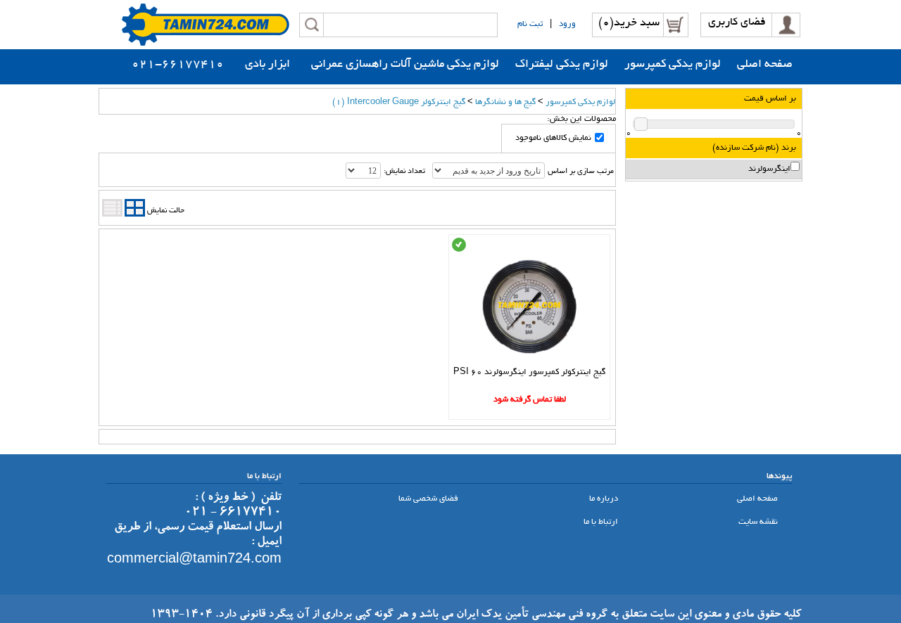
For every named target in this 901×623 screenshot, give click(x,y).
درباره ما (604, 498)
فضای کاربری (737, 23)
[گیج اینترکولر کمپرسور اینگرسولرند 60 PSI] (529, 361)
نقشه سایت (759, 522)
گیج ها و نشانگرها (505, 102)
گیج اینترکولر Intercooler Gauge (398, 102)
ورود (567, 24)
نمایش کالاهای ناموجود (553, 138)
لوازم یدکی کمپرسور (580, 102)
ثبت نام (530, 24)
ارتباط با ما (602, 522)
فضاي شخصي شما (429, 498)
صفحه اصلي (758, 498)
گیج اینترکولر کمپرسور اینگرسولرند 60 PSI (529, 372)
